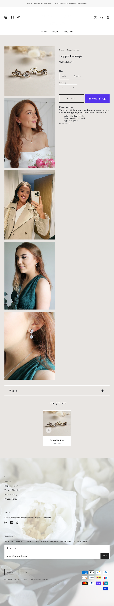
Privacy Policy (10, 499)
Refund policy (10, 494)
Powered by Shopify (39, 579)
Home (61, 50)
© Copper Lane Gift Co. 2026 (16, 579)
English (10, 572)
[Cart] (108, 17)
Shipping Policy (11, 486)
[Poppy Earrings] (57, 423)
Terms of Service (12, 490)
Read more (64, 123)
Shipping (13, 390)
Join (105, 556)
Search (7, 481)
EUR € (25, 572)
